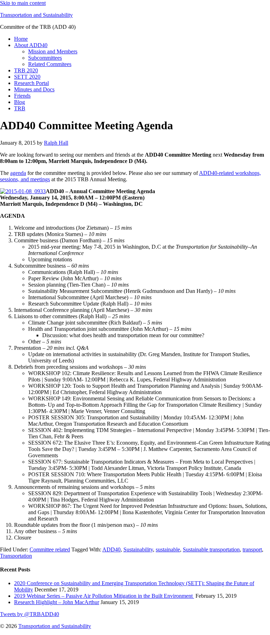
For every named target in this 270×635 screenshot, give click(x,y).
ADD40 (111, 549)
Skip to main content (23, 3)
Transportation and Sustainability (36, 15)
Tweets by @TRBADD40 (29, 614)
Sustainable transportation (211, 549)
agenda (18, 173)
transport (252, 549)
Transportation (16, 556)
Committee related (50, 549)
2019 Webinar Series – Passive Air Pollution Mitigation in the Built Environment (104, 596)
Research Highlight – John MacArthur (56, 602)
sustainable (168, 549)
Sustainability (138, 549)
